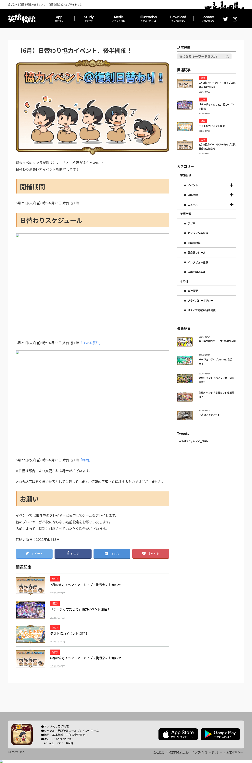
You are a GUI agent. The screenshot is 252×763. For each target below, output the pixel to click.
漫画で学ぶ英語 (197, 272)
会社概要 (193, 290)
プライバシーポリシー (200, 300)
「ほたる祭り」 (90, 343)
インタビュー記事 (198, 262)
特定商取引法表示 (180, 752)
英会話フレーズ (196, 252)
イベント (193, 185)
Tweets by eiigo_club (192, 441)
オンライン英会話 (198, 233)
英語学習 (185, 213)
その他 (184, 281)
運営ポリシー (234, 752)
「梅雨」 (85, 460)
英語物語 (185, 175)
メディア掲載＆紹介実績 (202, 310)
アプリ (191, 223)
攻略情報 (193, 195)
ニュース (193, 205)
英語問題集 (194, 243)
